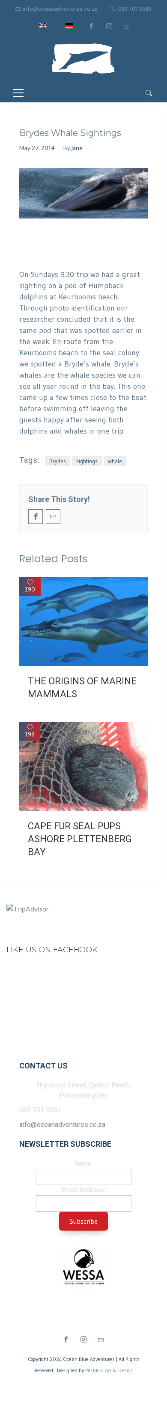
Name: (83, 1163)
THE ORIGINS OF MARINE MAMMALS (82, 687)
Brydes (57, 461)
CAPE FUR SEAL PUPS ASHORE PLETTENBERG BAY (80, 839)
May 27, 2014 (37, 147)
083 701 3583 (135, 9)
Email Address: (83, 1190)
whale (115, 461)
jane (77, 147)
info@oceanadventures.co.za (60, 9)
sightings (87, 461)
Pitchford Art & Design (109, 1370)
